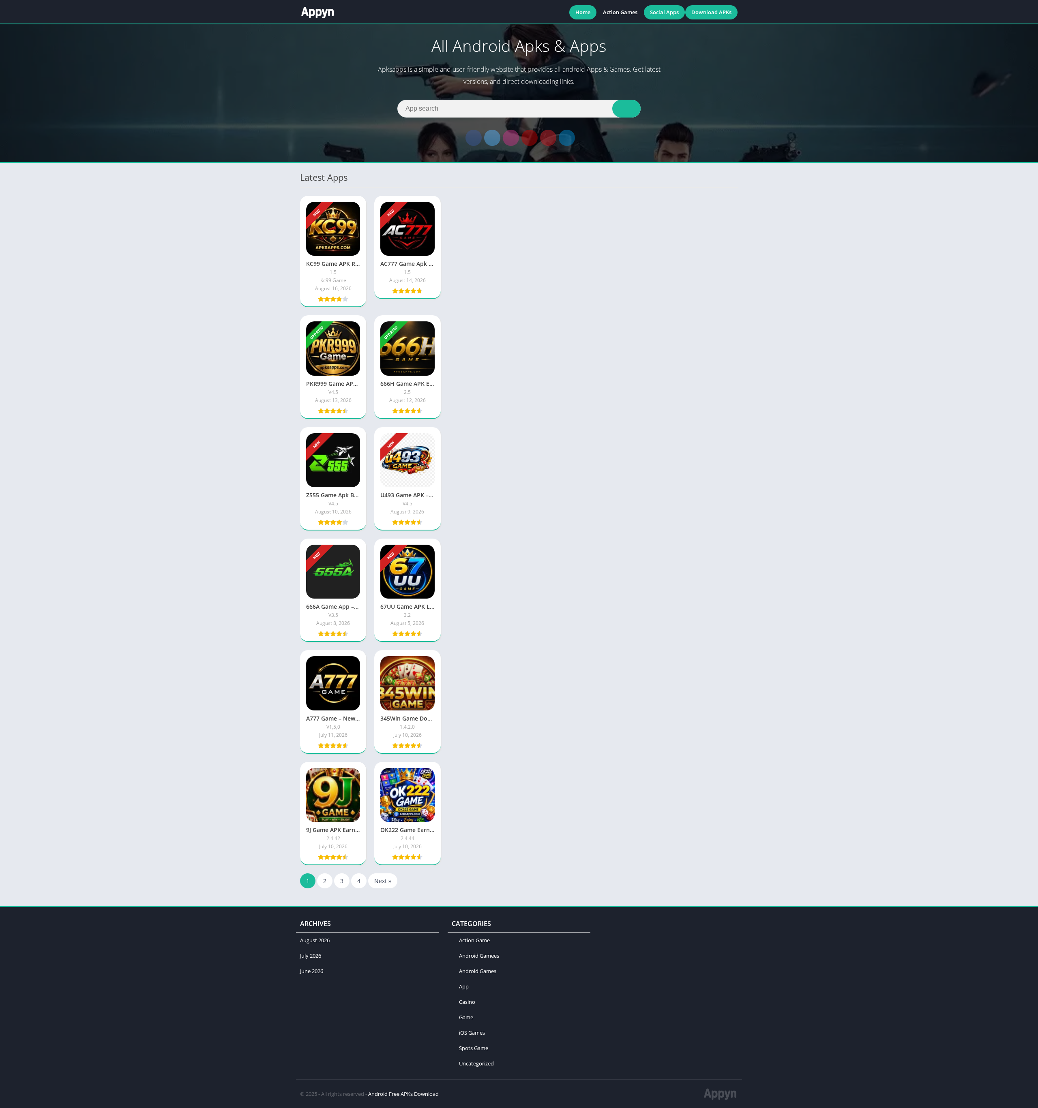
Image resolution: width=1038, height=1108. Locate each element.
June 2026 (311, 971)
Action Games (620, 12)
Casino (467, 1001)
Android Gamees (479, 955)
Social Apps (664, 12)
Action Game (474, 940)
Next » (382, 881)
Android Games (477, 971)
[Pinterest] (548, 138)
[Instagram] (511, 138)
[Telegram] (567, 138)
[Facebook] (473, 138)
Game (466, 1017)
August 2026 (315, 940)
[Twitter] (492, 138)
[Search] (626, 109)
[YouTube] (529, 138)
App (464, 986)
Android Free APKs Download (403, 1093)
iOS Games (472, 1032)
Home (582, 12)
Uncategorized (476, 1063)
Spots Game (473, 1048)
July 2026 (310, 955)
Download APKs (711, 12)
